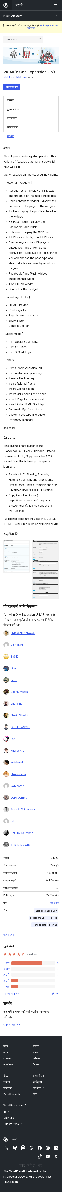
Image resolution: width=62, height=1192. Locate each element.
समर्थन (10, 136)
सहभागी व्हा (38, 1076)
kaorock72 (17, 750)
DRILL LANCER (20, 727)
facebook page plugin (46, 910)
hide (13, 668)
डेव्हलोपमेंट (12, 127)
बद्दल (5, 1046)
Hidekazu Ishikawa (15, 77)
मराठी (14, 1139)
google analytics (38, 918)
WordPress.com (15, 1105)
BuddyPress (12, 1124)
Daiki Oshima (19, 797)
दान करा (39, 1088)
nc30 (14, 680)
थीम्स (35, 1052)
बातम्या (6, 1052)
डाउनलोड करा (12, 86)
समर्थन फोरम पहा (12, 1024)
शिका (6, 1076)
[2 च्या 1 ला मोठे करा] (25, 544)
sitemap (53, 924)
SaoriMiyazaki (19, 692)
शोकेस (36, 1046)
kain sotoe (17, 786)
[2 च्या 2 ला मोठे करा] (54, 544)
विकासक (7, 1088)
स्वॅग (35, 1094)
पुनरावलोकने (13, 109)
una (13, 739)
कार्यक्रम (37, 1082)
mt (12, 821)
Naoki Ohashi (19, 715)
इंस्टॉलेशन (12, 118)
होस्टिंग (7, 1058)
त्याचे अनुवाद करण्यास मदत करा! (43, 26)
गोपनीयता (8, 1064)
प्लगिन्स (36, 1058)
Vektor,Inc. (17, 644)
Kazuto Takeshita (22, 833)
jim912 (14, 656)
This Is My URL (20, 844)
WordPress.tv (13, 1094)
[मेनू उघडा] (56, 5)
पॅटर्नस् (36, 1064)
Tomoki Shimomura (23, 809)
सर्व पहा (55, 993)
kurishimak (17, 762)
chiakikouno (18, 774)
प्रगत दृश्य (8, 934)
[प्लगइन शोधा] (40, 39)
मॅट (6, 1111)
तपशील (10, 100)
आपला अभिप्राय (11, 993)
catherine (16, 703)
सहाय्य (6, 1082)
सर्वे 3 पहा (54, 903)
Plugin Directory (12, 15)
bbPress (10, 1117)
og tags (53, 918)
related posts (39, 924)
